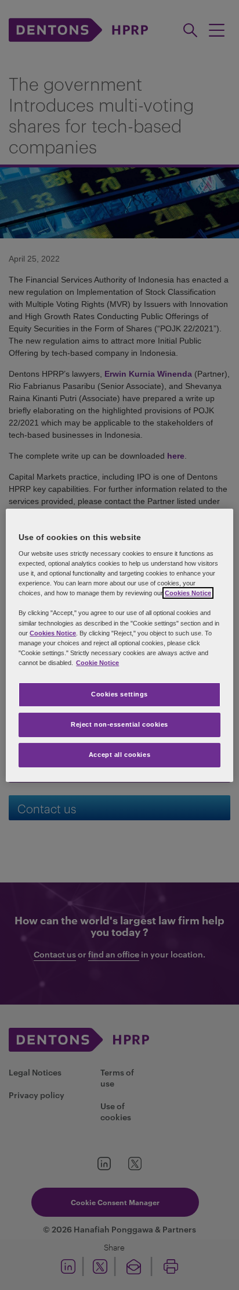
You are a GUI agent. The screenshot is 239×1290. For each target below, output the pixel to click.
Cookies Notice (188, 592)
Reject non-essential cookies (119, 724)
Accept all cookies (119, 754)
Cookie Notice (97, 662)
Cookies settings (119, 694)
